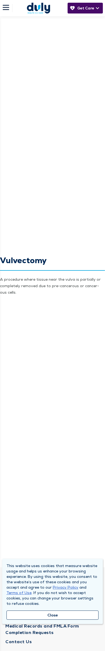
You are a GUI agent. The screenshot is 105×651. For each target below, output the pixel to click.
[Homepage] (38, 8)
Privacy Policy (65, 587)
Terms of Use (19, 592)
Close (52, 615)
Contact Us (18, 642)
